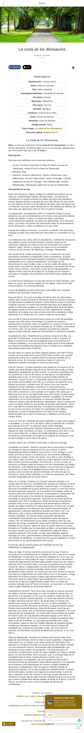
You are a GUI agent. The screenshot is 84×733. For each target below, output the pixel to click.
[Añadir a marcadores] (73, 67)
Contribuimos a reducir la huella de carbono (28, 705)
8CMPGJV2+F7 (51, 132)
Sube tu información (39, 696)
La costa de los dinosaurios (48, 128)
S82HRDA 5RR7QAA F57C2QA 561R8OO (42, 715)
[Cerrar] (3, 3)
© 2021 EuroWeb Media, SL (42, 724)
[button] (80, 697)
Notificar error (23, 696)
